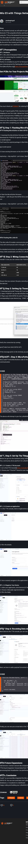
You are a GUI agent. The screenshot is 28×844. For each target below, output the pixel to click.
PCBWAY (16, 106)
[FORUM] (8, 6)
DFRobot (11, 798)
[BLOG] (13, 6)
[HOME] (2, 6)
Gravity (20, 798)
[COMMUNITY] (5, 6)
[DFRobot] (7, 3)
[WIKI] (10, 6)
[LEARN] (15, 6)
